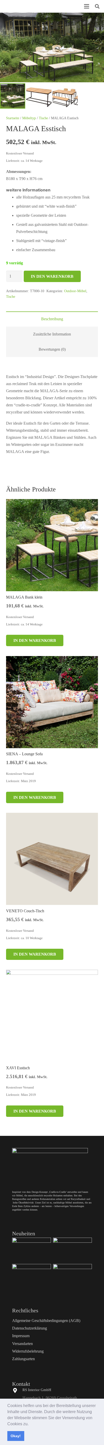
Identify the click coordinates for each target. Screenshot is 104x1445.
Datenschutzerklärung (29, 1328)
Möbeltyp (29, 118)
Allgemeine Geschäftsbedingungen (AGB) (46, 1320)
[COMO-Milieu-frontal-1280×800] (31, 1276)
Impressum (21, 1336)
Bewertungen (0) (52, 349)
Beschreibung (52, 319)
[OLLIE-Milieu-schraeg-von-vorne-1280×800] (31, 1250)
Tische (43, 118)
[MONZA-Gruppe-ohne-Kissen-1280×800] (72, 1276)
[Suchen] (97, 6)
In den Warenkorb (52, 276)
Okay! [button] (16, 1436)
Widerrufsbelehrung (28, 1351)
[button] (30, 1424)
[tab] (52, 319)
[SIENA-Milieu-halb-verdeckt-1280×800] (72, 1250)
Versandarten (22, 1343)
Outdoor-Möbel (75, 291)
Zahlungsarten (23, 1359)
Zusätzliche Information (52, 334)
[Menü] (86, 6)
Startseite (12, 118)
